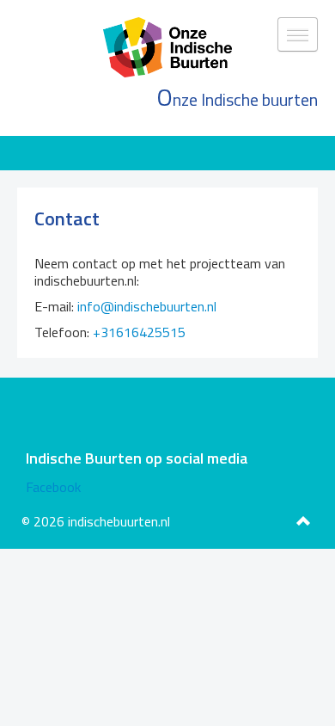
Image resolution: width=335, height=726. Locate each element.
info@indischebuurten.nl (146, 306)
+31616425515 (139, 332)
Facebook (53, 487)
